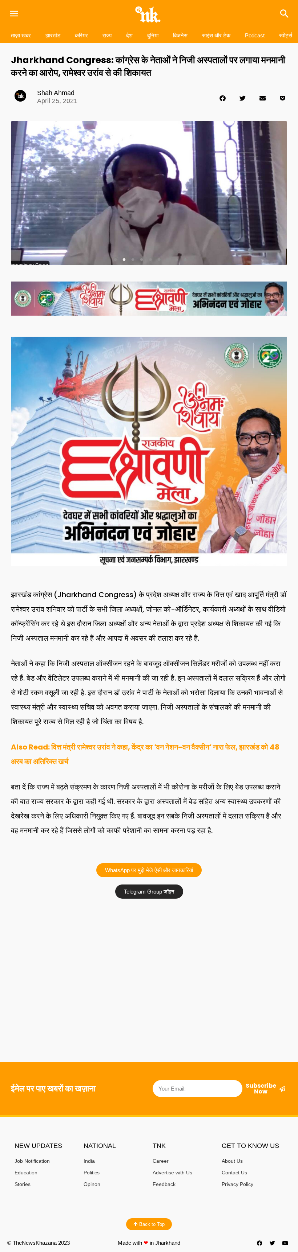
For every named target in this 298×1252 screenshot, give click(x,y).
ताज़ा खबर (21, 35)
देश (129, 35)
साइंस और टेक (216, 35)
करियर (81, 35)
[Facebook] (259, 1242)
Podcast (255, 35)
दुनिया (152, 35)
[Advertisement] (149, 956)
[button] (222, 98)
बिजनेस (180, 35)
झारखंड (52, 35)
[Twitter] (272, 1242)
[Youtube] (285, 1242)
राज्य (107, 35)
